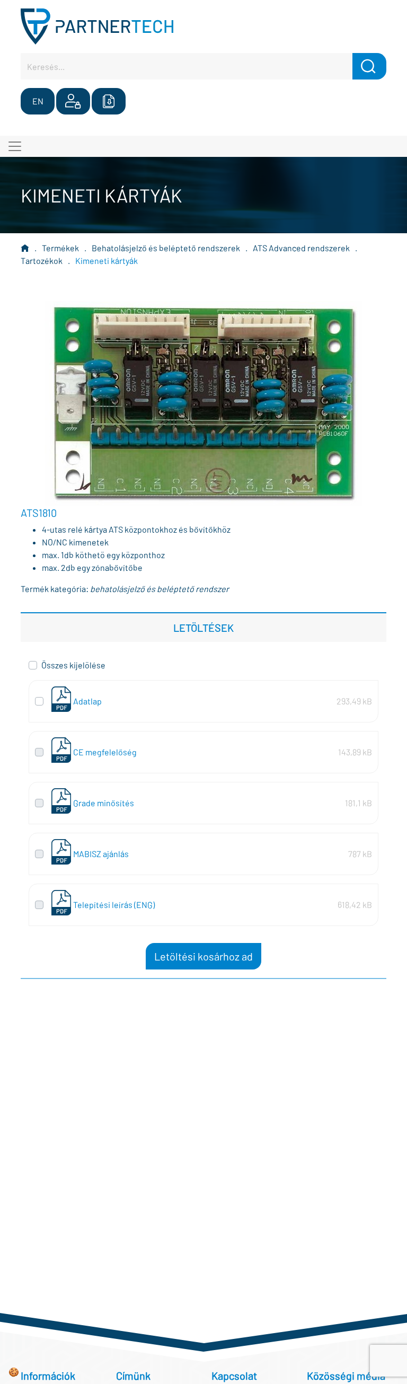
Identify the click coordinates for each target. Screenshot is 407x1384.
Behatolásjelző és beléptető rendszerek (166, 248)
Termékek (60, 248)
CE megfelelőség (105, 752)
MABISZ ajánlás (101, 854)
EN (37, 101)
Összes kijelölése (73, 665)
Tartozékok (42, 260)
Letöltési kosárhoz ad (203, 956)
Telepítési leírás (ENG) (114, 905)
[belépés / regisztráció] (73, 101)
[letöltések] (109, 101)
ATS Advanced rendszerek (301, 248)
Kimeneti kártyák (106, 260)
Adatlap (87, 701)
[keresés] (369, 66)
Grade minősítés (103, 803)
